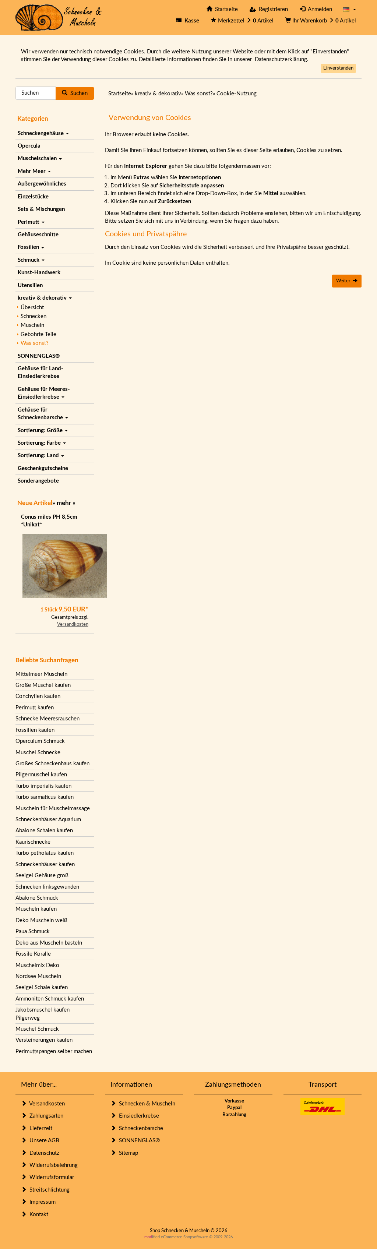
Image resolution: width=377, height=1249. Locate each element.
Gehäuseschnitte (38, 234)
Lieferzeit (39, 1128)
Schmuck (29, 260)
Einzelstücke (33, 197)
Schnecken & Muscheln (145, 1104)
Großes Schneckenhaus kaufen (52, 763)
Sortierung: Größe (41, 430)
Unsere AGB (43, 1140)
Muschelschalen (38, 158)
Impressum (41, 1202)
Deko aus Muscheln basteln (48, 943)
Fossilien (29, 247)
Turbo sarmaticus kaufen (44, 797)
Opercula (29, 146)
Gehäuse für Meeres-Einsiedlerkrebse (44, 393)
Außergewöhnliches (42, 184)
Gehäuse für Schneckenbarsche (41, 413)
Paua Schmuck (32, 931)
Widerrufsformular (50, 1177)
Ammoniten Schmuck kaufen (49, 999)
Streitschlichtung (48, 1190)
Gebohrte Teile (38, 334)
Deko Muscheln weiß (41, 920)
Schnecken (33, 316)
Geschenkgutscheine (43, 468)
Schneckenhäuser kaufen (45, 864)
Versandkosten (72, 624)
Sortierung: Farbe (40, 443)
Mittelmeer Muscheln (41, 674)
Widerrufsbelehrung (52, 1165)
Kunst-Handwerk (39, 272)
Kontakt (37, 1214)
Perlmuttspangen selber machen (53, 1051)
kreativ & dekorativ (43, 298)
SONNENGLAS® (39, 356)
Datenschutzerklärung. (282, 59)
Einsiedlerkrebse (137, 1116)
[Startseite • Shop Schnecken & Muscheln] (58, 17)
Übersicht (32, 307)
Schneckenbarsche (139, 1128)
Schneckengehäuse (41, 133)
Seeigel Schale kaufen (41, 987)
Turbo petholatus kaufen (44, 853)
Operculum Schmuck (40, 741)
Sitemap (127, 1153)
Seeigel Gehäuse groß (41, 875)
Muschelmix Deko (37, 965)
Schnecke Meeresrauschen (47, 718)
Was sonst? (35, 343)
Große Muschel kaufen (43, 685)
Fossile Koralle (33, 954)
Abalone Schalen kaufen (44, 830)
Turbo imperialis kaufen (43, 786)
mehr (63, 503)
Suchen (77, 93)
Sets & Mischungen (41, 209)
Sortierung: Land (39, 455)
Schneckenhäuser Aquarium (48, 819)
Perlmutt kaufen (34, 707)
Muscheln (32, 325)
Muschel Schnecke (37, 752)
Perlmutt (29, 222)
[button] (350, 9)
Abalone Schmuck (36, 898)
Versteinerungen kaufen (44, 1040)
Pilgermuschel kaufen (41, 774)
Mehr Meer (32, 171)
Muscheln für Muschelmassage (52, 808)
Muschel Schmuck (37, 1029)
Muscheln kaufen (36, 909)
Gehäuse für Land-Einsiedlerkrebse (40, 372)
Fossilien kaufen (34, 730)
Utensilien (30, 285)
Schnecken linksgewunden (47, 887)
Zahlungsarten (45, 1116)
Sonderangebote (38, 481)
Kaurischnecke (32, 842)
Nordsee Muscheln (38, 976)
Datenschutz (43, 1153)
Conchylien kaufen (37, 696)
